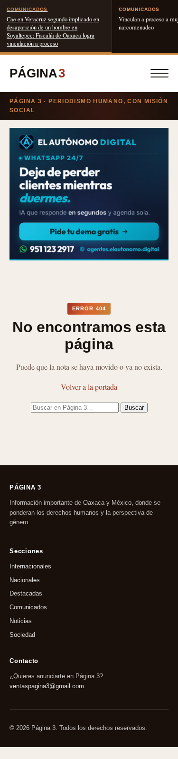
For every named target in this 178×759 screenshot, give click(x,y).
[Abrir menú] (159, 73)
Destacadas (25, 593)
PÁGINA (37, 73)
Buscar (134, 407)
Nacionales (24, 579)
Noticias (20, 620)
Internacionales (30, 566)
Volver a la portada (89, 387)
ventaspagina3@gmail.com (46, 686)
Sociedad (22, 634)
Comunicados (28, 607)
